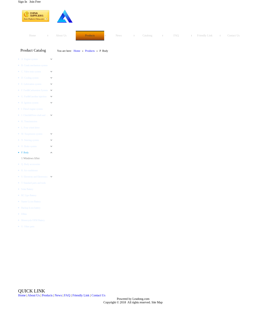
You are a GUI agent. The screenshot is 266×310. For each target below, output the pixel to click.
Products (47, 295)
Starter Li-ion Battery (31, 201)
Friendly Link (80, 295)
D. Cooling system (30, 77)
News (58, 295)
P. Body (25, 152)
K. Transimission (29, 121)
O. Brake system (29, 146)
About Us (34, 295)
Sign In (22, 1)
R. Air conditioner (29, 170)
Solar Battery (27, 189)
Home (22, 295)
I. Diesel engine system (32, 109)
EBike (24, 214)
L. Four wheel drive (30, 127)
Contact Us (98, 295)
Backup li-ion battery (31, 207)
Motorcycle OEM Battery (33, 220)
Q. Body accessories (30, 164)
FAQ (67, 295)
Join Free (35, 1)
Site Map (157, 302)
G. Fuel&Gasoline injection (34, 96)
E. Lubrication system (31, 84)
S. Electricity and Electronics (34, 176)
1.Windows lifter (30, 158)
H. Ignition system (29, 102)
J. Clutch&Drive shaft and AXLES (37, 115)
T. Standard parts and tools (33, 183)
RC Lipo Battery (28, 195)
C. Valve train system (31, 71)
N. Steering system (30, 140)
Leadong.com (140, 298)
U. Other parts (27, 226)
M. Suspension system (31, 134)
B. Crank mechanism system (34, 65)
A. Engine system (29, 59)
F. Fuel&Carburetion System (34, 90)
